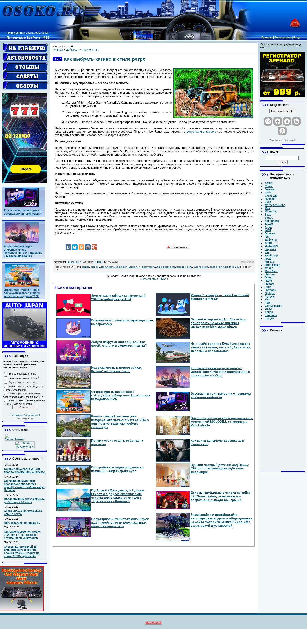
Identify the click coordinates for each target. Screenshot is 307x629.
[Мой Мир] (88, 247)
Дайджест (72, 49)
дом (237, 266)
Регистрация (282, 37)
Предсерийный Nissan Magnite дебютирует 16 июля (24, 501)
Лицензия (121, 266)
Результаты (16, 415)
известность (148, 266)
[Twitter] (75, 247)
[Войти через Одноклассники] (282, 131)
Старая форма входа (282, 140)
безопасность (184, 266)
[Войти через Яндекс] (287, 121)
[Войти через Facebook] (277, 121)
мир (231, 266)
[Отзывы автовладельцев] (25, 66)
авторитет (134, 266)
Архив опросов (31, 415)
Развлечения (90, 49)
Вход (296, 37)
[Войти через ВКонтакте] (268, 121)
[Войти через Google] (296, 121)
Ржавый (98, 261)
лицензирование (165, 266)
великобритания (218, 266)
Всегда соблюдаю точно (22, 373)
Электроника (201, 266)
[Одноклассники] (81, 247)
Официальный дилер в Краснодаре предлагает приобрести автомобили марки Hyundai (24, 485)
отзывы (95, 266)
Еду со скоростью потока (23, 382)
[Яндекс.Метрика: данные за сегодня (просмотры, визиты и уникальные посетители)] (14, 437)
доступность (107, 266)
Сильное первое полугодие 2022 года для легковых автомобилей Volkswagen (22, 535)
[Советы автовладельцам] (25, 75)
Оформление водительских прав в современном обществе (24, 470)
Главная (266, 37)
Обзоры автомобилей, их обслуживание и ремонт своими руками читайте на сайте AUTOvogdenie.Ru (21, 551)
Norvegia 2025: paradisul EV (22, 523)
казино (85, 266)
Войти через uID (282, 111)
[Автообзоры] (25, 85)
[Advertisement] (282, 401)
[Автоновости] (25, 57)
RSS (46, 37)
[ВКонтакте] (68, 247)
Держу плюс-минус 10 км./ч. (25, 378)
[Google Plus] (94, 247)
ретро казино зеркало (201, 131)
